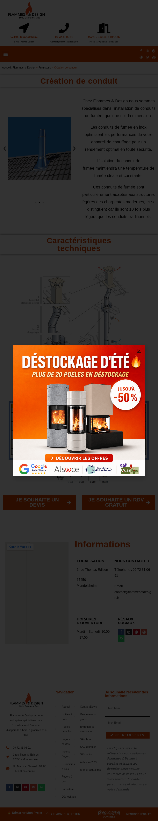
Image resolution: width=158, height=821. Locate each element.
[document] (79, 410)
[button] (139, 350)
